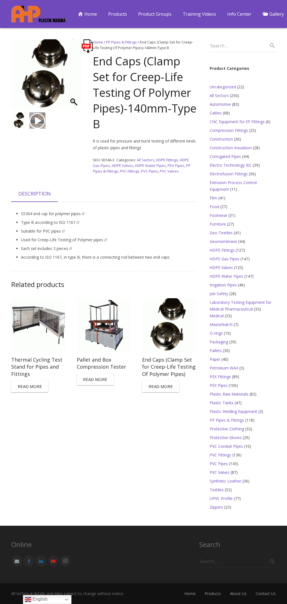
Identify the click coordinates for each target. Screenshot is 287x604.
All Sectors (145, 159)
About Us (238, 593)
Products (213, 593)
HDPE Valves (122, 165)
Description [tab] (34, 193)
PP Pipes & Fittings (121, 42)
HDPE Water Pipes (150, 165)
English (39, 599)
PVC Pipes (149, 171)
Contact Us (266, 593)
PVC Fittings (129, 171)
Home (98, 42)
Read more (30, 386)
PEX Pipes (176, 165)
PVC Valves (169, 171)
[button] (74, 77)
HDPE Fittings (167, 159)
